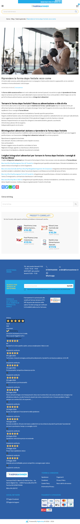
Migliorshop (40, 521)
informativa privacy (43, 289)
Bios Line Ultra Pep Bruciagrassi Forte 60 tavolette (17, 174)
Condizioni (44, 480)
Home (8, 19)
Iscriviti (69, 286)
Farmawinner (19, 87)
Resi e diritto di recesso (64, 483)
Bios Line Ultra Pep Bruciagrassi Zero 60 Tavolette (17, 163)
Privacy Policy (61, 480)
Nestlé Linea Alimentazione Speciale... (54, 242)
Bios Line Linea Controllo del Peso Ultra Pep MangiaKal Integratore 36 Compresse (26, 169)
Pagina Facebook (13, 499)
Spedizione (44, 477)
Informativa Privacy (47, 486)
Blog (12, 19)
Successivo (17, 338)
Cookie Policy (45, 483)
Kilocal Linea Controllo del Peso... (53, 228)
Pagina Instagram (13, 502)
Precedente (10, 338)
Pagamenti (60, 477)
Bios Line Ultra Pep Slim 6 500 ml (11, 180)
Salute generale (20, 19)
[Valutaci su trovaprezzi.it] (55, 300)
